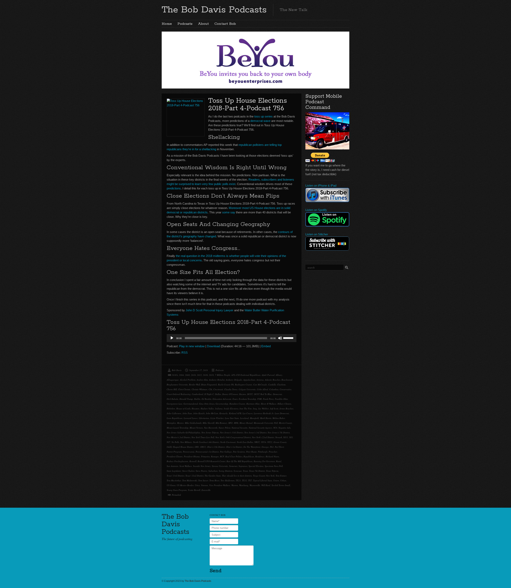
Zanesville (206, 490)
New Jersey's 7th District (279, 432)
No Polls (175, 442)
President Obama (192, 456)
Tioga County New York (263, 475)
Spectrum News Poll (274, 466)
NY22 (269, 442)
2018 (211, 374)
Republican (249, 456)
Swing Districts (225, 470)
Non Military (186, 442)
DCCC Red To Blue (263, 394)
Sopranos (243, 466)
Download (213, 346)
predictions (174, 188)
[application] (231, 338)
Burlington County (243, 384)
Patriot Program (174, 451)
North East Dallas (245, 442)
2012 (199, 374)
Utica (197, 485)
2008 (187, 374)
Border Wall (194, 384)
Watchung (243, 485)
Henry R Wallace (268, 403)
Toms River (214, 480)
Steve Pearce (201, 470)
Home (167, 24)
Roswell (192, 461)
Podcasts (184, 24)
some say (228, 212)
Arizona (260, 379)
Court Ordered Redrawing (179, 394)
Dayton (242, 394)
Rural (278, 461)
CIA (210, 389)
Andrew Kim (202, 379)
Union (276, 480)
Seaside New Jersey (202, 466)
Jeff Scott (274, 408)
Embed (266, 346)
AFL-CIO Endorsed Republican (245, 374)
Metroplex (171, 422)
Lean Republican (174, 418)
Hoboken (171, 408)
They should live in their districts (237, 475)
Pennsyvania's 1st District (207, 451)
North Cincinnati (228, 442)
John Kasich (199, 413)
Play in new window (192, 346)
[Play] (172, 338)
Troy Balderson (228, 480)
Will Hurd (265, 485)
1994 (181, 374)
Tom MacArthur (174, 480)
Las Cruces (248, 413)
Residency (259, 456)
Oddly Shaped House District (180, 446)
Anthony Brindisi (217, 379)
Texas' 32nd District (194, 475)
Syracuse (238, 470)
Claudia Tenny (231, 389)
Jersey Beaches (286, 408)
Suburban (213, 470)
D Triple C (209, 394)
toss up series (263, 116)
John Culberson (174, 413)
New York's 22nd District (263, 437)
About (203, 24)
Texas (245, 470)
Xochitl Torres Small (280, 485)
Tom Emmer (281, 475)
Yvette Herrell (194, 490)
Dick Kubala (172, 398)
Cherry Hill (172, 389)
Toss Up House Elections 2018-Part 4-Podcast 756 (247, 105)
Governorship (222, 403)
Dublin (197, 398)
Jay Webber (263, 408)
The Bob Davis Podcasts (214, 10)
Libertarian (204, 418)
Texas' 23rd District (175, 475)
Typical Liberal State (262, 480)
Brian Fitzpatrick (209, 384)
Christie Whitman (199, 389)
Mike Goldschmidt (193, 422)
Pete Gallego (226, 451)
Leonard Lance (191, 418)
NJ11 (285, 437)
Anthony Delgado (234, 379)
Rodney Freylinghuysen (177, 461)
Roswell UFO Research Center (211, 461)
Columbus (273, 389)
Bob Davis (176, 370)
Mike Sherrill (208, 422)
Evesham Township (247, 398)
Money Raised (246, 422)
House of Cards (183, 408)
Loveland (244, 418)
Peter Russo (251, 451)
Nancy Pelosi (224, 427)
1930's (175, 374)
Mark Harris (265, 418)
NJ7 (168, 442)
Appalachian (249, 379)
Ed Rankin (206, 398)
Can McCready (260, 384)
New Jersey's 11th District (231, 432)
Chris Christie (184, 389)
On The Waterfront (251, 446)
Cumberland (197, 394)
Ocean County (280, 442)
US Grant (171, 485)
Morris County (285, 422)
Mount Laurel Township (177, 427)
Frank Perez (268, 398)
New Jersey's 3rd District (255, 432)
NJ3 (291, 437)
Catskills (272, 384)
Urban (283, 480)
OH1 (197, 446)
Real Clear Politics (233, 456)
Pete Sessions (239, 451)
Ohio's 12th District (216, 446)
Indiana (219, 408)
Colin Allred (262, 389)
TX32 (244, 480)
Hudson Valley (207, 408)
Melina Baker (278, 418)
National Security (240, 427)
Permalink (176, 494)
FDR (259, 398)
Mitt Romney (221, 422)
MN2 (230, 422)
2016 (205, 374)
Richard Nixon (272, 456)
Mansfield (254, 418)
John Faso (187, 413)
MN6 (236, 422)
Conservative (285, 389)
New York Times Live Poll (202, 437)
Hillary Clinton (284, 403)
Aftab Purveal (268, 374)
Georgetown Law (174, 403)
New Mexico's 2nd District (178, 437)
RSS (184, 352)
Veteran (204, 485)
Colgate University (247, 389)
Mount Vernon (196, 427)
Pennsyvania (188, 451)
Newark (278, 437)
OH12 (203, 446)
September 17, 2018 (198, 370)
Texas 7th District (257, 470)
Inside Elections (231, 408)
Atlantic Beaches (272, 379)
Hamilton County (237, 403)
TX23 (238, 480)
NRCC (257, 442)
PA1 (272, 446)
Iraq (255, 408)
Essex (235, 398)
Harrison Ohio (253, 403)
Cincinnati (218, 389)
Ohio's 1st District (234, 446)
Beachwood (286, 379)
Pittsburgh (262, 451)
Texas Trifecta (272, 470)
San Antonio (172, 466)
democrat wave (260, 120)
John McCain (212, 413)
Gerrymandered (190, 403)
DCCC (250, 394)
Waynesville (255, 485)
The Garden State (213, 475)
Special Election (256, 466)
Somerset (233, 466)
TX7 (250, 480)
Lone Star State (232, 418)
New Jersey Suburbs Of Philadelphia (183, 432)
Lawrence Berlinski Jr (263, 413)
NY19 (263, 442)
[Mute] (280, 338)
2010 (193, 374)
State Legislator (174, 470)
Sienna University (220, 466)
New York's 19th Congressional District (233, 437)
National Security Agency (260, 427)
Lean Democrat (282, 413)
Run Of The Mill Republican (240, 461)
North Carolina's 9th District (206, 442)
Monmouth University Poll (266, 422)
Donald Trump (186, 398)
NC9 (275, 427)
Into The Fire (246, 408)
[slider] (288, 337)
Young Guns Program (177, 490)
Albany (279, 374)
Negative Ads (284, 427)
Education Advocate (222, 398)
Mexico (180, 422)
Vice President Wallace (219, 485)
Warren (234, 485)
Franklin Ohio (281, 398)
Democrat (277, 394)
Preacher (273, 451)
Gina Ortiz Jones (206, 403)
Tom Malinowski (189, 480)
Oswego (265, 446)
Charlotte (281, 384)
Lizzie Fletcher (217, 418)
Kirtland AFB (235, 413)
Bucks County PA (226, 384)
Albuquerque (173, 379)
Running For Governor (264, 461)
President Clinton (175, 456)
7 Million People (222, 374)
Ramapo (215, 456)
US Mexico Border (185, 485)
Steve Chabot (188, 470)
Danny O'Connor (230, 394)
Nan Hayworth (210, 427)
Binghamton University (177, 384)
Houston (195, 408)
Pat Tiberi (279, 446)
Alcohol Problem (187, 379)
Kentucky (223, 413)
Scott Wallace (185, 466)
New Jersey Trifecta (210, 432)
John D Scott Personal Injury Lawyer (209, 310)
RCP (222, 456)
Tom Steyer (203, 480)
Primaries (205, 456)
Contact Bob (225, 24)
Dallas (218, 394)
